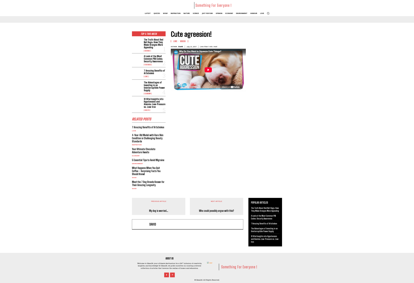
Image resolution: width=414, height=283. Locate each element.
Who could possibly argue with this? (216, 210)
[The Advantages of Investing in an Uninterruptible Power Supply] (137, 85)
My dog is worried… (158, 210)
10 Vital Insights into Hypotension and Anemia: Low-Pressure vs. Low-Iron (154, 103)
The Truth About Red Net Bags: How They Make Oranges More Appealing (153, 43)
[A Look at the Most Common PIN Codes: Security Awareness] (137, 59)
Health (147, 110)
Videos (183, 41)
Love (146, 76)
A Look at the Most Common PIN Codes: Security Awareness (153, 59)
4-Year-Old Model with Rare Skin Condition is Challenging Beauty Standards (147, 138)
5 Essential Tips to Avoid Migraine (148, 160)
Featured (148, 65)
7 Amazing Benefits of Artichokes (154, 72)
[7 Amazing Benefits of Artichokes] (137, 73)
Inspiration (137, 144)
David (180, 47)
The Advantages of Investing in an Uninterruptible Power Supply (154, 86)
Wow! (134, 177)
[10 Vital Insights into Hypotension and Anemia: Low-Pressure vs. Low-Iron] (137, 102)
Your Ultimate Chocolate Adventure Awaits (143, 151)
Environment (137, 163)
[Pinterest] (172, 275)
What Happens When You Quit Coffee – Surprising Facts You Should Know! (146, 171)
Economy (148, 93)
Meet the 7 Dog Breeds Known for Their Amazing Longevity (148, 183)
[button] (268, 13)
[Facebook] (166, 275)
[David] (141, 224)
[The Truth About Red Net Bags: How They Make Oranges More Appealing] (137, 42)
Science (147, 51)
